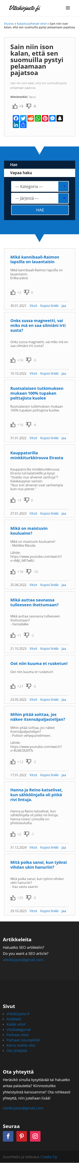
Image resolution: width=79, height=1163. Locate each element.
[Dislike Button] (29, 106)
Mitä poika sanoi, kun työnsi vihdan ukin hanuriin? (38, 865)
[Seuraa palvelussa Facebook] (8, 1136)
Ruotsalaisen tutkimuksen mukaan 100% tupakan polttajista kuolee (36, 393)
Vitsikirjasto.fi (18, 1013)
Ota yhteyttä (16, 1050)
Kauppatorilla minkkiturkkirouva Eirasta (36, 455)
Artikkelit (13, 1019)
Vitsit (33, 305)
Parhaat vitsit (17, 1034)
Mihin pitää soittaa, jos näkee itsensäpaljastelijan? (37, 717)
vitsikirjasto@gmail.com (23, 959)
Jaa (64, 305)
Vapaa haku (21, 172)
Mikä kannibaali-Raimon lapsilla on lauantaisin (34, 259)
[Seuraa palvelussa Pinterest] (21, 1136)
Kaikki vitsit (16, 1024)
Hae (13, 164)
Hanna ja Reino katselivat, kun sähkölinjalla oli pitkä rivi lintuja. (36, 794)
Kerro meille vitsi (20, 1045)
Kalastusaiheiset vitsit (32, 23)
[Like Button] (15, 106)
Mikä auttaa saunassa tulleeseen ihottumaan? (34, 602)
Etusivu (9, 23)
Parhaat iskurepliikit (23, 1040)
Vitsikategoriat (18, 1029)
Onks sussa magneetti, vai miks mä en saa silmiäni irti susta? (38, 325)
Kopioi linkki (49, 305)
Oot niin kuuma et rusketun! (39, 663)
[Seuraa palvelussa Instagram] (35, 1136)
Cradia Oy (49, 1156)
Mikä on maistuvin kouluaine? (29, 531)
